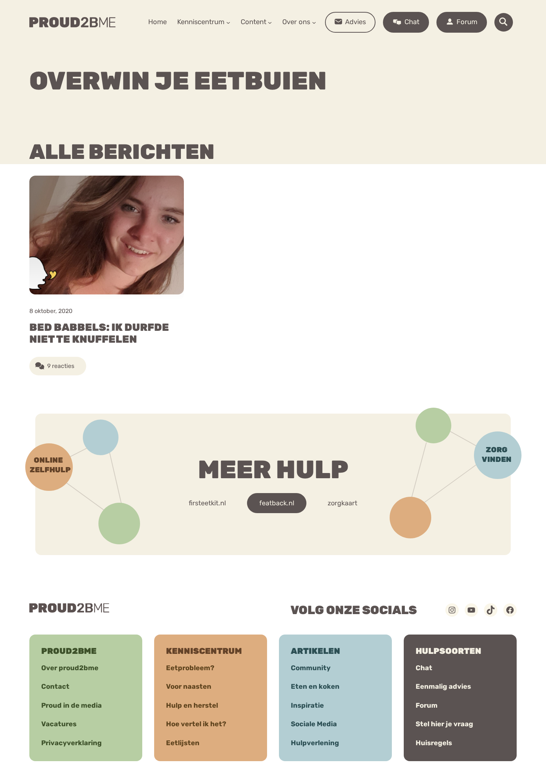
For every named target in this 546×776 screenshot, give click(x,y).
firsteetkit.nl (207, 503)
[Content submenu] (270, 22)
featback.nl (276, 503)
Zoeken (329, 44)
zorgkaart (342, 503)
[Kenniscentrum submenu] (228, 22)
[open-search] (503, 22)
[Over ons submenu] (314, 22)
